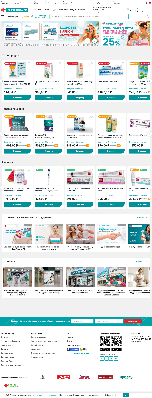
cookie (114, 395)
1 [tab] (42, 43)
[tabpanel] (50, 33)
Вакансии (4, 349)
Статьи (69, 341)
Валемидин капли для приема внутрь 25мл (79, 136)
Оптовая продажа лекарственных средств (74, 2)
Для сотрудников (7, 357)
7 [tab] (53, 43)
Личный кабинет (37, 345)
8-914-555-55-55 (100, 10)
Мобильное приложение (117, 2)
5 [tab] (49, 43)
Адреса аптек (36, 2)
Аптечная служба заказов (10, 341)
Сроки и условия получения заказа (44, 341)
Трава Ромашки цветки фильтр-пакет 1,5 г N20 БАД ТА (17, 83)
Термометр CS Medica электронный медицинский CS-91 (48, 189)
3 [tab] (46, 43)
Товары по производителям (11, 365)
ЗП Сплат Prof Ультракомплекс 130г (111, 189)
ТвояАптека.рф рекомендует (40, 16)
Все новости (140, 261)
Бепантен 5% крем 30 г (107, 82)
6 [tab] (51, 43)
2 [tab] (44, 43)
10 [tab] (58, 43)
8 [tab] (55, 43)
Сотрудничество (7, 353)
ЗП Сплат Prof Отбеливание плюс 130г (78, 189)
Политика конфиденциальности (43, 353)
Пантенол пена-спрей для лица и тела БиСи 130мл (80, 83)
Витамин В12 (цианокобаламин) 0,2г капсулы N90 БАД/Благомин (47, 136)
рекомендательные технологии (46, 395)
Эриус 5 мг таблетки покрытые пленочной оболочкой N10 (17, 136)
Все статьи (141, 217)
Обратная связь (100, 2)
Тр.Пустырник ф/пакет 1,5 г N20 (47, 83)
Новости (70, 337)
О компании (4, 2)
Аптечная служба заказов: (102, 7)
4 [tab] (48, 43)
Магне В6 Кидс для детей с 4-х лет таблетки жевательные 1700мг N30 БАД (17, 189)
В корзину (17, 98)
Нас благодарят (7, 345)
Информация (52, 3)
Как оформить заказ (19, 2)
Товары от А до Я (7, 361)
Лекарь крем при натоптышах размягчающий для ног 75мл (110, 136)
